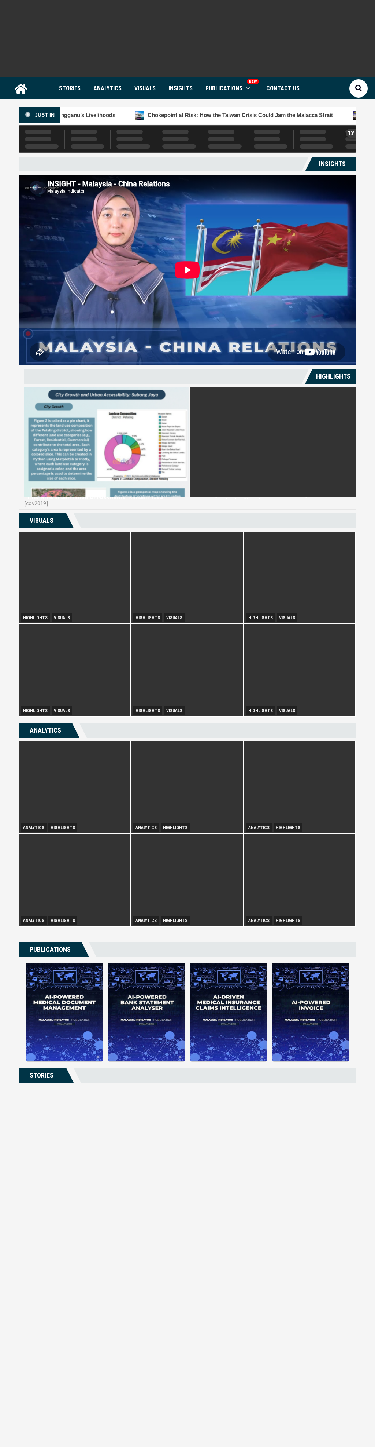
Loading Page (187, 1400)
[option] (106, 442)
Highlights (35, 617)
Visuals (145, 88)
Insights (180, 88)
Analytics (107, 88)
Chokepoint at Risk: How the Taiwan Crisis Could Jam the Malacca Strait (170, 115)
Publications (223, 88)
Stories (70, 88)
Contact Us (283, 88)
